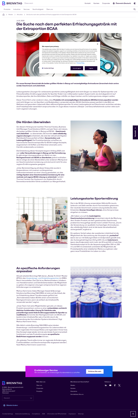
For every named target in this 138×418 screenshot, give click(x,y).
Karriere (96, 3)
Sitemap (81, 414)
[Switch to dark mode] (135, 3)
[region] (69, 58)
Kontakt (87, 3)
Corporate (106, 3)
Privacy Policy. (80, 63)
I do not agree (77, 68)
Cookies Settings (49, 68)
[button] (135, 128)
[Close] (97, 44)
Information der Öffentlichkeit (56, 414)
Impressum (72, 414)
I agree (91, 68)
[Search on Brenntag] (134, 9)
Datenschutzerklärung (22, 414)
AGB (43, 414)
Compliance (36, 414)
